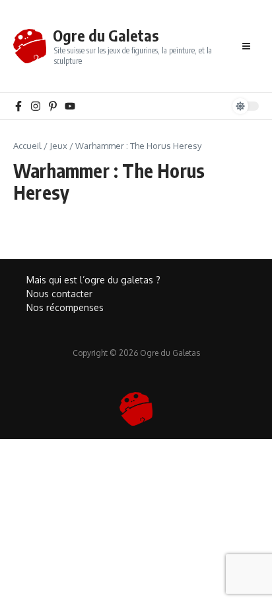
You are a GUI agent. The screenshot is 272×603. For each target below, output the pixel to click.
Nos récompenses (65, 307)
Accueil (27, 145)
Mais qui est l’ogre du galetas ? (93, 279)
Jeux (58, 145)
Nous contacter (59, 293)
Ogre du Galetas (106, 35)
